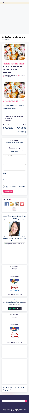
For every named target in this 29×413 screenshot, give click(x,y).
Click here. (13, 390)
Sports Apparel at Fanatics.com (14, 294)
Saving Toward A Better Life (13, 37)
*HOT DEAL (7, 63)
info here (17, 240)
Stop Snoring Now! (14, 276)
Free (16, 63)
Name (5, 167)
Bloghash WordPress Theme (18, 410)
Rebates (22, 63)
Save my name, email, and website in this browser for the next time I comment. (14, 187)
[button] (8, 120)
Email (5, 173)
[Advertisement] (14, 19)
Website (5, 179)
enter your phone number (14, 103)
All (12, 63)
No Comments (8, 76)
